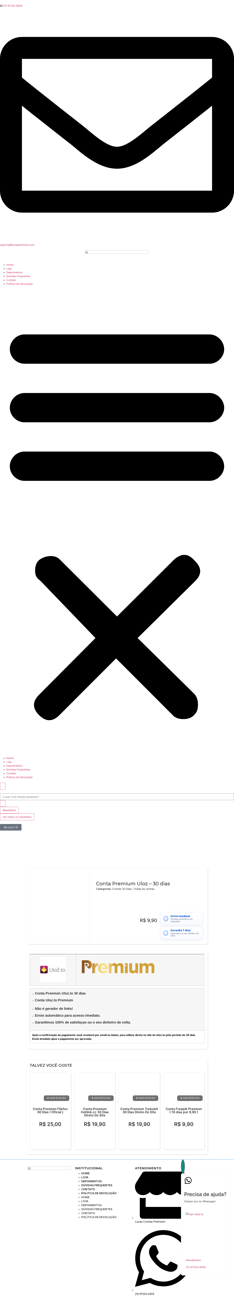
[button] (117, 521)
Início (29, 851)
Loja (8, 268)
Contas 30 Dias (46, 855)
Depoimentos (14, 272)
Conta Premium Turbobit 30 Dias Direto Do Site (139, 1110)
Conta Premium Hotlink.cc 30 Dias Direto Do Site (95, 1112)
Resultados (9, 810)
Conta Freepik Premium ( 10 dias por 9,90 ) (184, 1110)
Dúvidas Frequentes (18, 276)
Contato (11, 280)
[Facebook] (31, 1179)
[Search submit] (2, 803)
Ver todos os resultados (17, 816)
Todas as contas (43, 851)
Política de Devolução (19, 283)
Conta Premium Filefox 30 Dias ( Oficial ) (50, 1110)
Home (10, 264)
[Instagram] (38, 1179)
